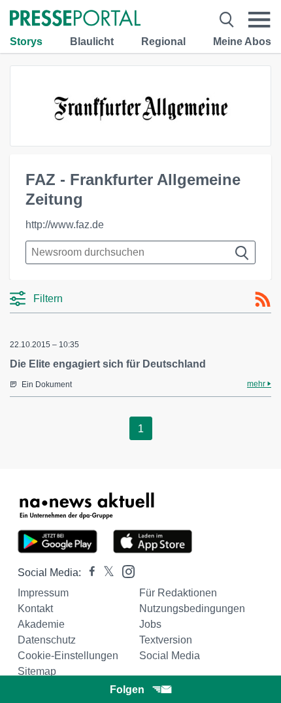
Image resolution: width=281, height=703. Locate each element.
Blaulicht (92, 41)
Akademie (41, 624)
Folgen (127, 689)
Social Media (169, 655)
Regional (163, 41)
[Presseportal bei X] (104, 572)
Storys (26, 41)
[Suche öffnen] (227, 19)
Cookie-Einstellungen (68, 655)
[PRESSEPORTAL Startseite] (75, 19)
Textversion (165, 639)
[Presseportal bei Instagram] (124, 570)
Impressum (43, 592)
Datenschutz (47, 639)
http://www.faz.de (64, 224)
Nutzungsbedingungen (192, 608)
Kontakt (35, 608)
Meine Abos (242, 41)
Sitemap (37, 671)
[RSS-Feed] (262, 299)
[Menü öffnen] (259, 19)
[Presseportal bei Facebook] (88, 572)
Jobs (150, 624)
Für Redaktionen (178, 592)
